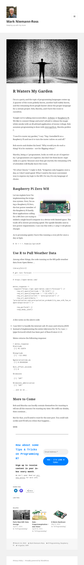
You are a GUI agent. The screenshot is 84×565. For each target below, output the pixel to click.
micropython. (51, 127)
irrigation (21, 545)
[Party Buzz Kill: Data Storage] (21, 515)
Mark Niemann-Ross (22, 21)
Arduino (51, 118)
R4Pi (27, 545)
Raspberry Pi (63, 118)
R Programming (54, 543)
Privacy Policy (18, 561)
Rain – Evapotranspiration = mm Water (40, 524)
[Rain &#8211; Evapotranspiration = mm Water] (40, 515)
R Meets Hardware (58, 522)
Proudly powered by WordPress (37, 561)
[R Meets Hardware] (59, 515)
